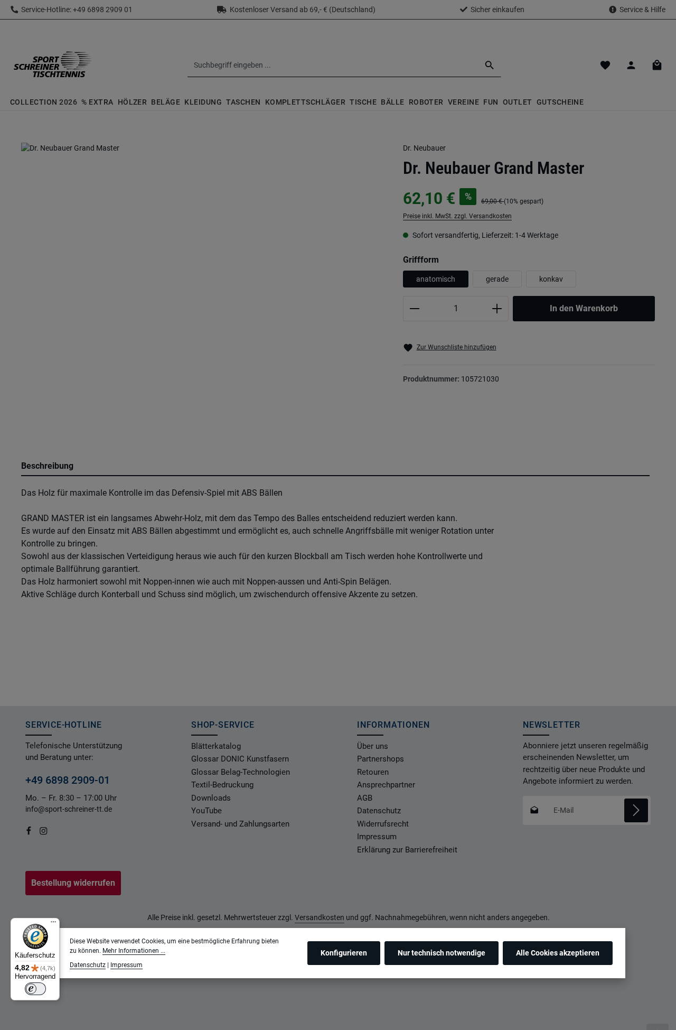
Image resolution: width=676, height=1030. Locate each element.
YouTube (206, 810)
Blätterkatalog (216, 746)
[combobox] (333, 65)
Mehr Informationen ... (133, 951)
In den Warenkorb (584, 308)
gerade (497, 279)
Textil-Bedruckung (222, 785)
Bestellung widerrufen (73, 883)
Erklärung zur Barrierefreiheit (407, 850)
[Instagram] (43, 833)
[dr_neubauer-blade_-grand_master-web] (201, 280)
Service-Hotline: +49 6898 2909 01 (75, 9)
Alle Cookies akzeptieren (557, 953)
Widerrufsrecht (383, 824)
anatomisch (435, 279)
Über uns (372, 746)
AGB (364, 798)
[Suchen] (489, 65)
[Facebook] (29, 833)
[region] (201, 289)
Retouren (373, 772)
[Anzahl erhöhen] (497, 308)
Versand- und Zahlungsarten (240, 824)
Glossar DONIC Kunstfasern (240, 759)
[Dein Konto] (631, 65)
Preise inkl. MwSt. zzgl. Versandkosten (457, 216)
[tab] (335, 466)
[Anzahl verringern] (414, 308)
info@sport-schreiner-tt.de (69, 809)
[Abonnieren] (636, 810)
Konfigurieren (344, 953)
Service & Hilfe (642, 9)
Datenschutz (379, 810)
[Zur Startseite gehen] (52, 65)
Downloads (211, 798)
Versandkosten (319, 917)
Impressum (377, 836)
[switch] (35, 988)
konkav (551, 279)
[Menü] (53, 924)
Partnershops (380, 759)
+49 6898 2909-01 (67, 780)
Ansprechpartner (386, 785)
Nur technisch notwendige (441, 953)
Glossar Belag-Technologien (240, 772)
